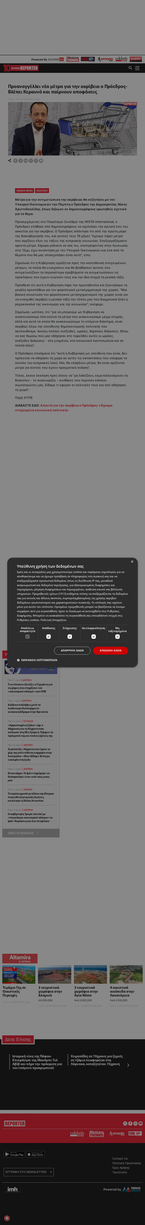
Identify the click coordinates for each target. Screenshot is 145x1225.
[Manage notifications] (7, 1218)
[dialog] (72, 612)
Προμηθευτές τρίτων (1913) (49, 594)
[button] (37, 660)
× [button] (132, 561)
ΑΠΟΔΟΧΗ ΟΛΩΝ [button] (110, 650)
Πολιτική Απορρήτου (53, 620)
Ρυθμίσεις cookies (28, 620)
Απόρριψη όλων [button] (72, 650)
